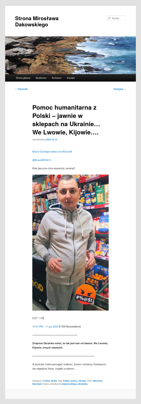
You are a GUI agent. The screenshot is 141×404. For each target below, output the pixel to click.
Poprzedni (21, 88)
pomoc (74, 380)
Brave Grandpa (41, 151)
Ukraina (82, 380)
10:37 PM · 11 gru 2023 (45, 326)
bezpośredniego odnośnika (74, 383)
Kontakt (71, 77)
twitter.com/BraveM (61, 151)
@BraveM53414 (41, 160)
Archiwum (57, 77)
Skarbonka (41, 77)
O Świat (46, 380)
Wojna (54, 380)
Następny (120, 88)
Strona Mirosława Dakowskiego (37, 21)
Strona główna (23, 77)
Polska (66, 380)
